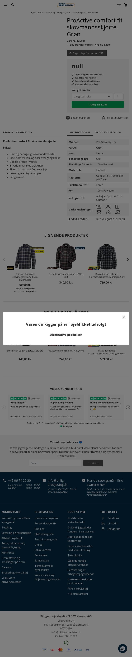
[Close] (124, 317)
